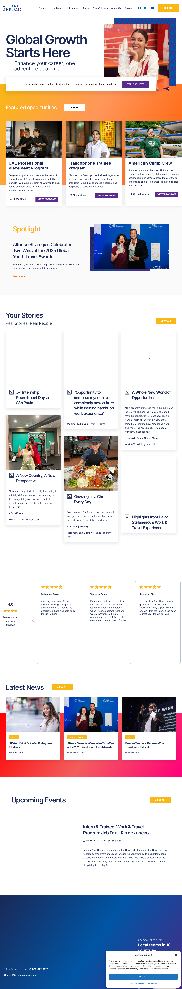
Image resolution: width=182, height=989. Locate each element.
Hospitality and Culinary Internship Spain (152, 165)
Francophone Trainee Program (30, 165)
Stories (85, 8)
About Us (116, 8)
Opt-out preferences (136, 983)
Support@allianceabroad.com (20, 975)
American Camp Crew (90, 163)
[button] (176, 955)
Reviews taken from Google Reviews (10, 621)
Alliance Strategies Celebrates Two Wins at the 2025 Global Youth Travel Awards (42, 250)
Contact (128, 8)
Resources (73, 8)
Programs (43, 8)
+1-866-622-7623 (38, 969)
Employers (57, 8)
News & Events (100, 8)
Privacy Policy (151, 983)
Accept (143, 976)
